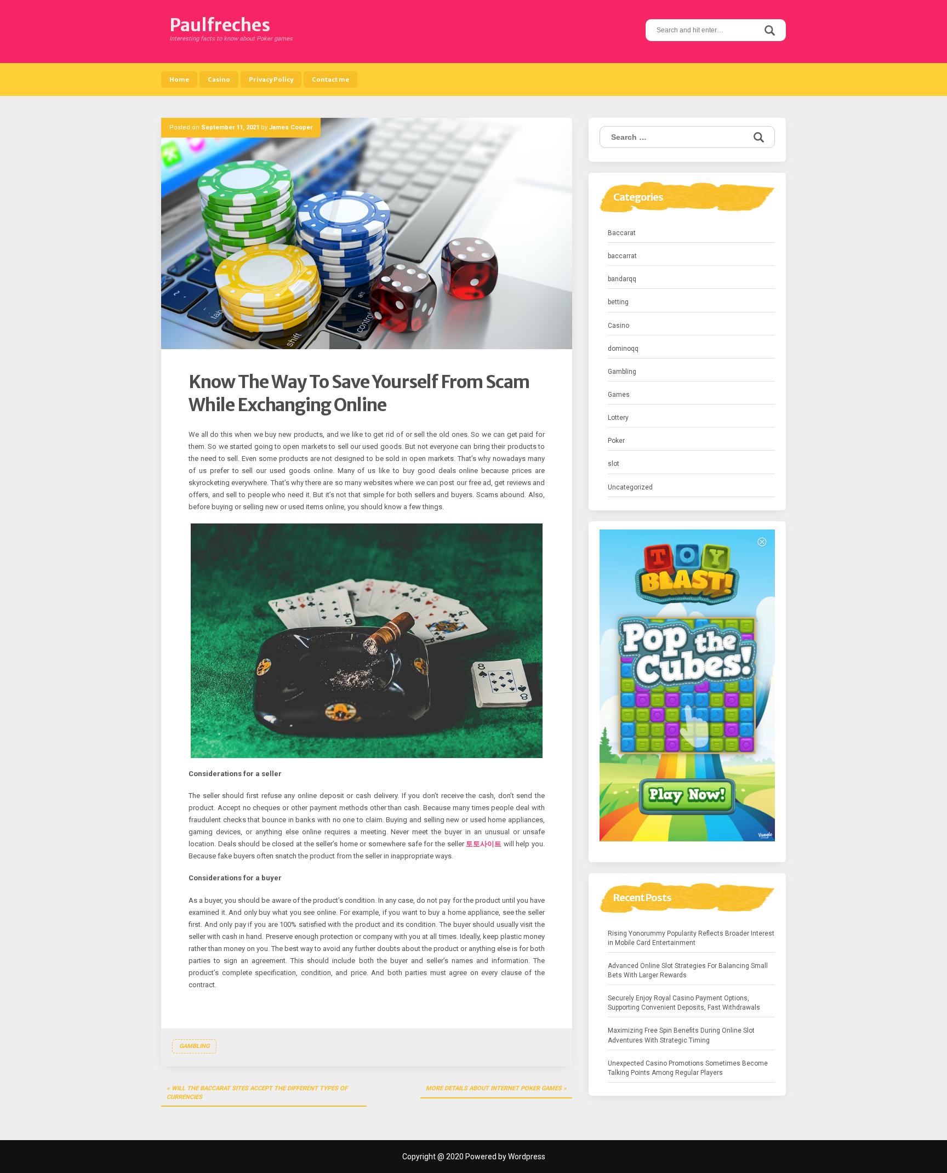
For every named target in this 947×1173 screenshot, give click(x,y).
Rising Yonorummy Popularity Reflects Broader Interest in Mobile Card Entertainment (691, 938)
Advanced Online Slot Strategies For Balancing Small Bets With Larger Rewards (688, 970)
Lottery (618, 418)
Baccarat (622, 233)
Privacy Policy (271, 79)
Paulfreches (219, 25)
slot (613, 464)
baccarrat (622, 256)
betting (618, 302)
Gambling (194, 1046)
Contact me (330, 79)
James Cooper (290, 127)
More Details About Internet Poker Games (494, 1088)
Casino (219, 79)
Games (619, 394)
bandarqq (622, 279)
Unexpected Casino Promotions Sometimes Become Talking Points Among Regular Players (688, 1068)
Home (179, 79)
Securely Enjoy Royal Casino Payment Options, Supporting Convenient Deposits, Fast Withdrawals (684, 1002)
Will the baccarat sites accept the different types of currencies (257, 1093)
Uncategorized (630, 487)
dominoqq (623, 348)
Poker (616, 441)
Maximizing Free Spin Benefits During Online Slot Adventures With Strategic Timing (681, 1035)
